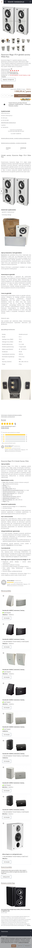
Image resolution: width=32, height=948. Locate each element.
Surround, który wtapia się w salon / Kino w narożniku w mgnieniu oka (15, 910)
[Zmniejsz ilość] (8, 95)
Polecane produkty (6, 590)
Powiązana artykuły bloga (8, 883)
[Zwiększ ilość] (2, 95)
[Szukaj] (5, 2)
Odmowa (20, 945)
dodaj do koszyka (22, 95)
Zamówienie (4, 931)
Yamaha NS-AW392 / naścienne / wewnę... (13, 669)
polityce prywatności (24, 942)
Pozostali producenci (12, 72)
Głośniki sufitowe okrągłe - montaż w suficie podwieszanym (15, 138)
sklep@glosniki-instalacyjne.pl (8, 122)
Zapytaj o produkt (7, 86)
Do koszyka (7, 618)
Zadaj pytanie (6, 877)
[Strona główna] (16, 2)
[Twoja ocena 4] (16, 70)
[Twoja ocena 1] (10, 70)
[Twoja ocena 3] (14, 70)
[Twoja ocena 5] (18, 70)
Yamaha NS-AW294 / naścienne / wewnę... (13, 727)
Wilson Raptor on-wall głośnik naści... (12, 854)
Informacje (4, 936)
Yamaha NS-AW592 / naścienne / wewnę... (13, 610)
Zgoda (13, 945)
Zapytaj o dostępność (8, 79)
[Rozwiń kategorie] (2, 2)
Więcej (28, 925)
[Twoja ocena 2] (12, 70)
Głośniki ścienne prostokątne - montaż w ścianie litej (13, 143)
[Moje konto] (30, 2)
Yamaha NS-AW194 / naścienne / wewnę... (13, 783)
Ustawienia (27, 945)
